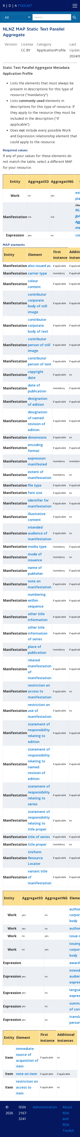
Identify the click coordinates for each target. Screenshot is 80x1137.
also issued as (39, 265)
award (74, 963)
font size (35, 492)
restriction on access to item (27, 1087)
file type (34, 485)
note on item (26, 1074)
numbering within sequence (37, 600)
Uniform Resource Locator (35, 858)
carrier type (37, 273)
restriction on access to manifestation (39, 691)
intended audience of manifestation (39, 533)
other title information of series (37, 633)
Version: (11, 44)
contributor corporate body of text (38, 325)
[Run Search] (74, 17)
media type (37, 546)
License (27, 44)
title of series (39, 837)
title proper (37, 844)
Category (44, 44)
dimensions (37, 437)
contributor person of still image (39, 345)
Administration (45, 1107)
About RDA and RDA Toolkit (68, 1119)
